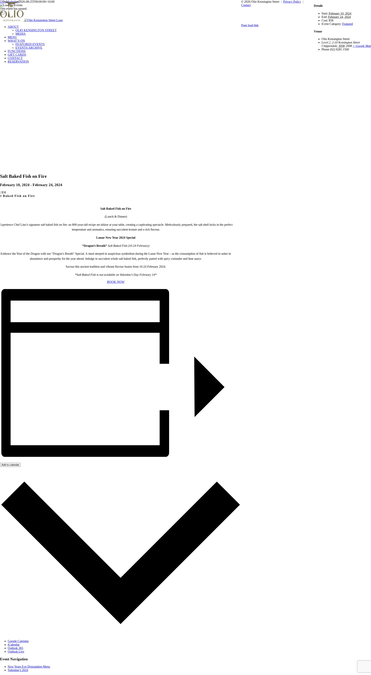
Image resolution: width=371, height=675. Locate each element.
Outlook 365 (15, 648)
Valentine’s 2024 (18, 670)
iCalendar (14, 644)
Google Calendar (18, 641)
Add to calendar (10, 464)
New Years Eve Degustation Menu (29, 666)
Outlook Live (16, 651)
